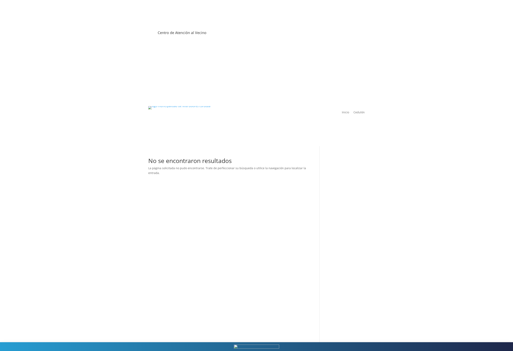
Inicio (345, 112)
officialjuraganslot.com (345, 178)
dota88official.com (342, 302)
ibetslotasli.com (340, 283)
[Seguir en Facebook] (337, 34)
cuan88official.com (342, 307)
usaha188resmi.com (343, 221)
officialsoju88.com (342, 197)
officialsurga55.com (343, 183)
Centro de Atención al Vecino (182, 32)
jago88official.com (342, 312)
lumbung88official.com (345, 321)
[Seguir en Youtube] (353, 34)
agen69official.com (342, 235)
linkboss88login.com (343, 293)
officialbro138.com (342, 169)
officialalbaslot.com (342, 188)
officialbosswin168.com (345, 174)
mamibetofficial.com (343, 250)
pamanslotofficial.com (344, 326)
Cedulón (359, 112)
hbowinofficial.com (342, 274)
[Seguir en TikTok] (361, 34)
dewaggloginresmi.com (345, 288)
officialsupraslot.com (343, 202)
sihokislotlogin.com (342, 297)
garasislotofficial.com (344, 193)
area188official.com (343, 278)
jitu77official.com (341, 317)
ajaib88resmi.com (341, 207)
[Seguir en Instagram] (345, 34)
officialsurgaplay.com (344, 164)
